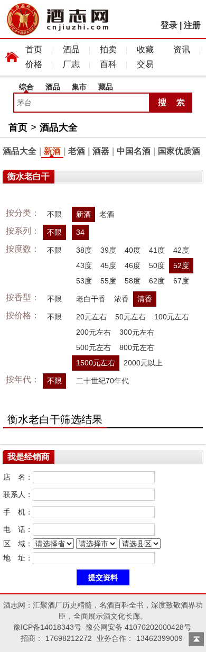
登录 (169, 25)
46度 (133, 265)
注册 (192, 25)
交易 (145, 64)
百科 (108, 64)
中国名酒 (134, 150)
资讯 (181, 49)
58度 (133, 281)
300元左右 (136, 332)
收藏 (145, 49)
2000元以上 (143, 363)
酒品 (71, 49)
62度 (157, 281)
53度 (84, 281)
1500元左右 (95, 363)
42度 (181, 250)
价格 (33, 64)
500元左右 (93, 347)
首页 (33, 49)
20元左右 (91, 317)
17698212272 (68, 638)
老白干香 (91, 299)
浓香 (121, 299)
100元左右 (171, 317)
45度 (108, 265)
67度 (181, 281)
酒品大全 (59, 127)
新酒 (52, 150)
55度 (108, 281)
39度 (108, 250)
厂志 (71, 64)
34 (80, 232)
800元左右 (136, 347)
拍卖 (108, 49)
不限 (54, 214)
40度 (133, 250)
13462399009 (159, 638)
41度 (157, 250)
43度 (84, 265)
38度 (84, 250)
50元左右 (130, 317)
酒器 (100, 150)
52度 (181, 265)
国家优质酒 (179, 150)
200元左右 (93, 332)
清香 (144, 299)
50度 (157, 265)
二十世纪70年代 (102, 380)
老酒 (76, 150)
